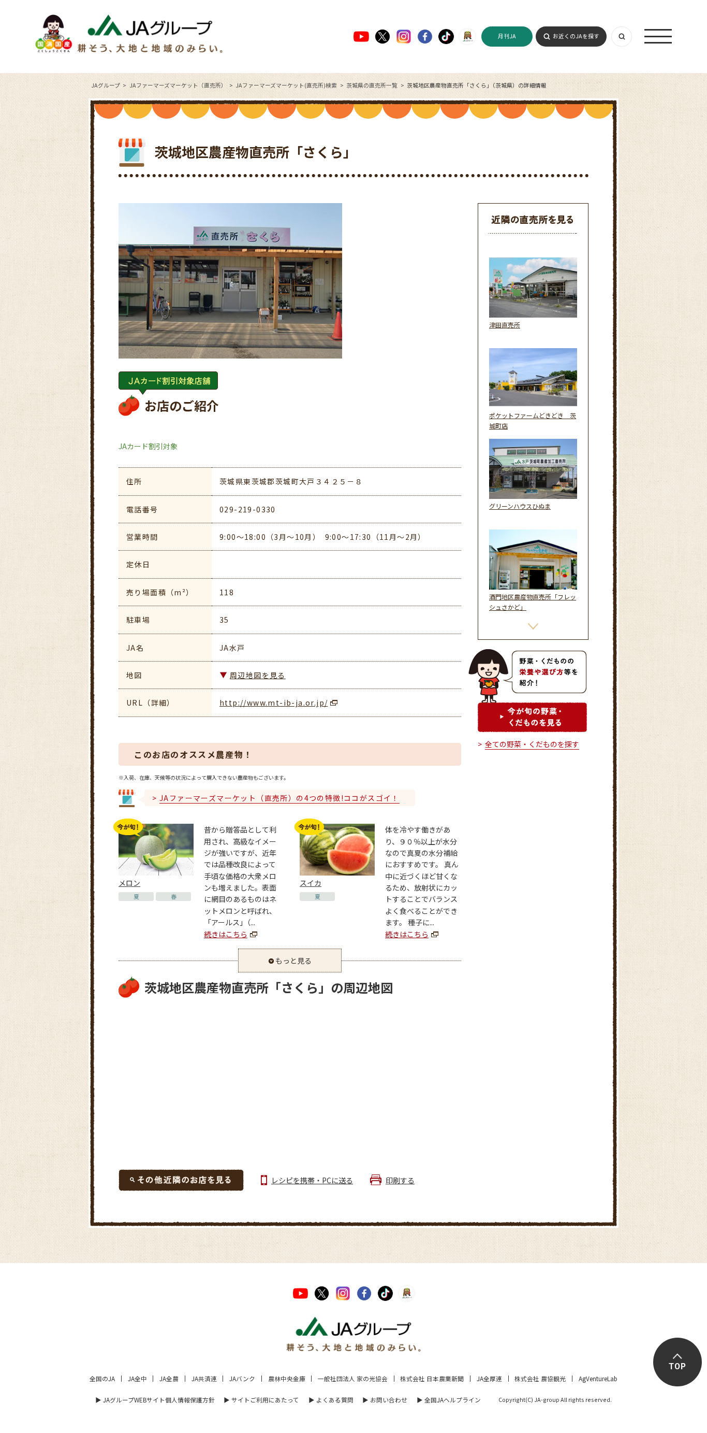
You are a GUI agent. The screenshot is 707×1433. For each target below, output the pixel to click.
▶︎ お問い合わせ (384, 1399)
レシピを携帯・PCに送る (312, 1180)
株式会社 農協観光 (540, 1378)
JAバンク (242, 1378)
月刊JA (507, 36)
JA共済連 (204, 1378)
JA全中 (137, 1378)
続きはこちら (225, 934)
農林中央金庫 (286, 1378)
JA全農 (169, 1378)
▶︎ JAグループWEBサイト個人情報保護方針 (155, 1399)
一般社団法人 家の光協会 (353, 1378)
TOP (677, 1366)
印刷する (400, 1180)
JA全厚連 (489, 1378)
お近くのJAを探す (576, 36)
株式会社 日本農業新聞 (432, 1378)
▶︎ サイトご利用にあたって (261, 1399)
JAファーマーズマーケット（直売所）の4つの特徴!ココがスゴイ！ (279, 798)
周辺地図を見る (258, 675)
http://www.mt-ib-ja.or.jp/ (273, 702)
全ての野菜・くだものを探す (532, 744)
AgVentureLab (598, 1378)
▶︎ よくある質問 (331, 1399)
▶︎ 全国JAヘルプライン (449, 1399)
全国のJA (102, 1378)
